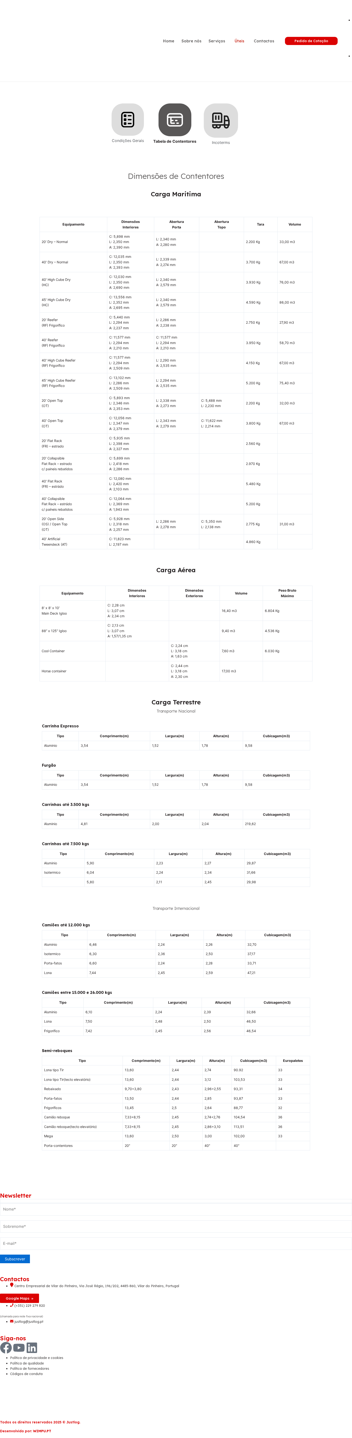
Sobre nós (191, 41)
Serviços (217, 41)
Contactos (264, 41)
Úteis (239, 41)
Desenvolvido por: (25, 1431)
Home (168, 41)
